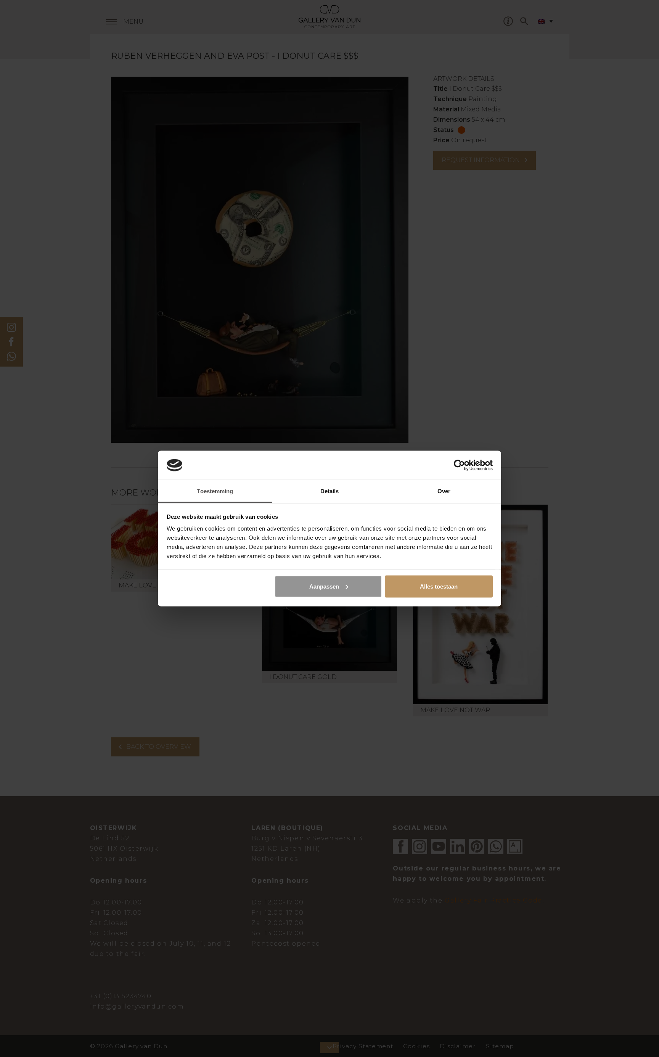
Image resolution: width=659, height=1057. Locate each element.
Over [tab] (443, 491)
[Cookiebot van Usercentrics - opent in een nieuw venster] (459, 465)
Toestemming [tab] (215, 491)
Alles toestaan (439, 586)
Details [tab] (329, 491)
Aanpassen (324, 586)
